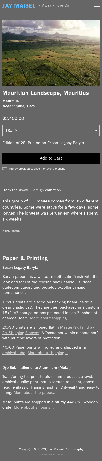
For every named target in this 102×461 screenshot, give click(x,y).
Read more (11, 231)
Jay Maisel (18, 5)
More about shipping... (50, 318)
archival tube (13, 352)
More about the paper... (34, 392)
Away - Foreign (31, 190)
